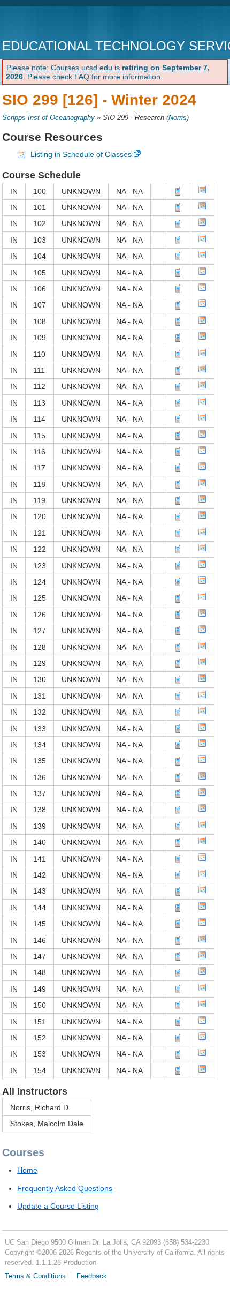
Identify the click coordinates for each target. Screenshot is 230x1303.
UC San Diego (63, 24)
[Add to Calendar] (202, 191)
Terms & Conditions (35, 1276)
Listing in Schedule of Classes (81, 154)
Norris (177, 118)
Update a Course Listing (58, 1206)
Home (27, 1170)
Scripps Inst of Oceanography (48, 118)
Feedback (91, 1276)
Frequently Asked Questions (64, 1188)
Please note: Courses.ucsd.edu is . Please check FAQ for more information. (108, 72)
